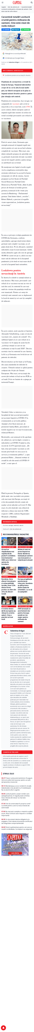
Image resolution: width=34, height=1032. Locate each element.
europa (11, 525)
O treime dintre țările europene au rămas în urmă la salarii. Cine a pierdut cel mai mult (8, 614)
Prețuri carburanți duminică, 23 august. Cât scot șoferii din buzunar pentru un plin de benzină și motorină (17, 780)
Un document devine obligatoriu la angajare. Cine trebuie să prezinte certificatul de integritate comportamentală (16, 821)
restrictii (16, 525)
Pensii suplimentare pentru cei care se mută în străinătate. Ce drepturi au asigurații (16, 828)
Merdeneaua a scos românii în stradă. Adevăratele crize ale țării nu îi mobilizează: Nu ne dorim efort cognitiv (16, 788)
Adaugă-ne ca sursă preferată (15, 54)
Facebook (6, 29)
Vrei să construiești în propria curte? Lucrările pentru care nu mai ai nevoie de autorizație (15, 806)
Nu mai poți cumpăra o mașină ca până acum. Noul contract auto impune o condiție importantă (16, 813)
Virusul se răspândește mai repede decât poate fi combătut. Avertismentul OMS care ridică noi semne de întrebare (8, 556)
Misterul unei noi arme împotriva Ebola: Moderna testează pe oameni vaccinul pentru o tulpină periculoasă (25, 554)
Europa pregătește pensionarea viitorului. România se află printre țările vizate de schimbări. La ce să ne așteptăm (25, 585)
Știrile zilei (8, 773)
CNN (28, 106)
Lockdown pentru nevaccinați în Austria (18, 75)
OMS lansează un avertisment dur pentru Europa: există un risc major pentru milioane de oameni (24, 615)
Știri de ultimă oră (15, 529)
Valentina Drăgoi (14, 62)
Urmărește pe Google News (14, 58)
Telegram (16, 29)
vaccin (21, 525)
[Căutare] (31, 2)
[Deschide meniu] (2, 2)
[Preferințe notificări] (3, 1027)
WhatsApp (27, 29)
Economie (5, 576)
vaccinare (15, 104)
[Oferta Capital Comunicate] (17, 844)
